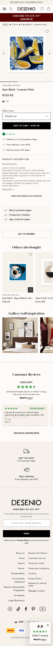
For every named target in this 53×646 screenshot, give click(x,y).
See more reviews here (26, 432)
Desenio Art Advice (37, 553)
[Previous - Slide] (3, 53)
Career (21, 568)
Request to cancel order (37, 584)
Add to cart (26, 125)
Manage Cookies (36, 591)
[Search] (11, 8)
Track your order (36, 563)
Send (26, 533)
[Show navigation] (4, 8)
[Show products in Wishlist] (42, 8)
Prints (15, 24)
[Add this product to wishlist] (47, 31)
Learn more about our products (26, 195)
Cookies (32, 573)
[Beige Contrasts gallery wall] (20, 335)
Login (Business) (16, 600)
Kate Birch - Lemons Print (34, 24)
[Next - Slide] (49, 53)
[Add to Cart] (30, 290)
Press (22, 558)
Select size (8, 110)
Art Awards (19, 595)
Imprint (21, 563)
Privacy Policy (23, 540)
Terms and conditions (38, 568)
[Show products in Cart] (48, 8)
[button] (40, 633)
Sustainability (18, 573)
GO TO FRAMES (26, 234)
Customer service (37, 558)
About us (20, 553)
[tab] (9, 81)
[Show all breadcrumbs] (5, 24)
